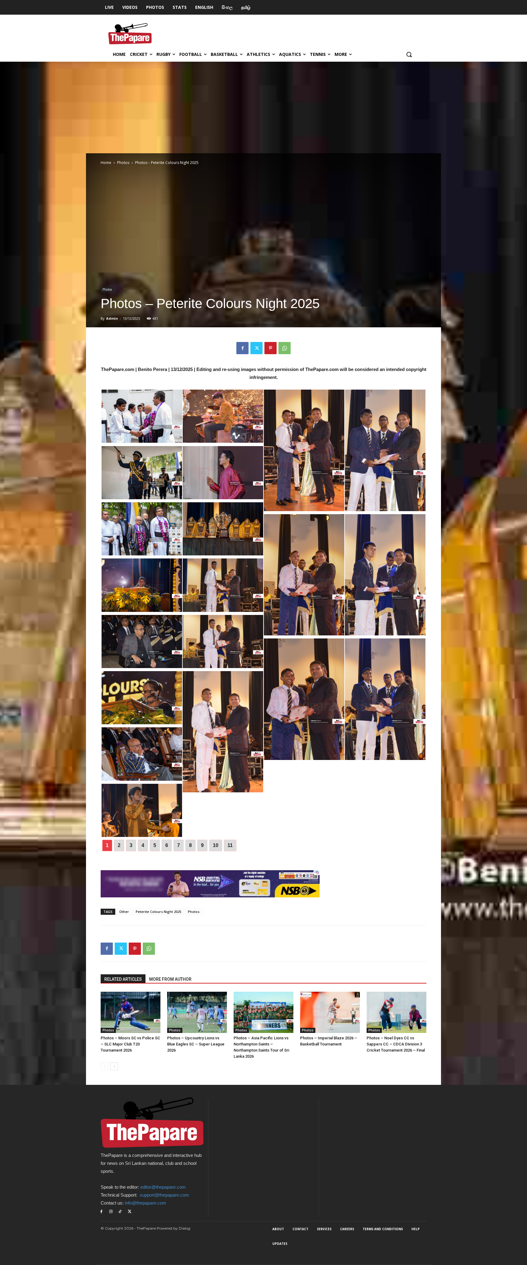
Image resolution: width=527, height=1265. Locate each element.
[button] (409, 54)
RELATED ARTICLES (123, 979)
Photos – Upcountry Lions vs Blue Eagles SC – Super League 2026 (195, 1044)
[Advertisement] (263, 107)
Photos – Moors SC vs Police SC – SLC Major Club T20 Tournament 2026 (130, 1044)
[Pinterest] (270, 348)
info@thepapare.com (145, 1202)
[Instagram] (111, 1212)
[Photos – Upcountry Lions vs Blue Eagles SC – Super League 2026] (197, 1012)
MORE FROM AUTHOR (170, 979)
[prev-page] (104, 1066)
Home (106, 162)
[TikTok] (120, 1212)
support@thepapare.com (164, 1195)
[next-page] (114, 1066)
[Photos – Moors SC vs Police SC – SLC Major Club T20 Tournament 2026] (130, 1012)
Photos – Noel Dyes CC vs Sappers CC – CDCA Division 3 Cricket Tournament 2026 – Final (396, 1044)
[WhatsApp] (284, 348)
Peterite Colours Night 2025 (158, 911)
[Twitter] (256, 348)
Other (124, 911)
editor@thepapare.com (163, 1187)
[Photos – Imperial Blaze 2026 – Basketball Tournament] (330, 1012)
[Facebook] (242, 348)
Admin (112, 318)
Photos (123, 162)
